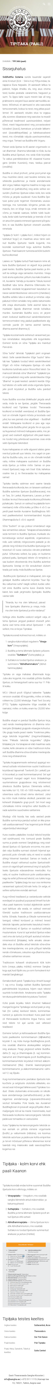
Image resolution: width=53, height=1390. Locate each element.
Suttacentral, (40, 1325)
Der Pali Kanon (40, 1337)
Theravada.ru (40, 1331)
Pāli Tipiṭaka (39, 1343)
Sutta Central (40, 1350)
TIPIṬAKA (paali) (19, 61)
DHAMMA (7, 61)
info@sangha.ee (12, 1379)
